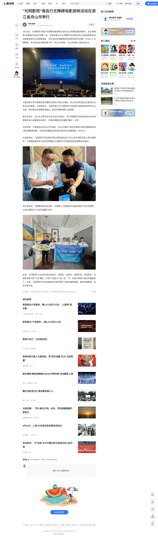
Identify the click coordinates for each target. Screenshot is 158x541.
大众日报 (26, 348)
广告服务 (61, 525)
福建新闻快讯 (27, 417)
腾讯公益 (75, 525)
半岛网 (25, 452)
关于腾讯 (25, 525)
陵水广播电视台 (28, 383)
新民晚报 (26, 435)
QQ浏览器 (82, 525)
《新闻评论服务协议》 (51, 460)
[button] (129, 18)
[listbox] (59, 375)
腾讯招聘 (68, 525)
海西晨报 (26, 366)
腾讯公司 (56, 534)
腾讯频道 (88, 525)
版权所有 (62, 534)
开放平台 (55, 525)
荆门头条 (26, 400)
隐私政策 (48, 525)
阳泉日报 (26, 331)
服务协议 (42, 525)
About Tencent (34, 525)
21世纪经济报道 (28, 314)
